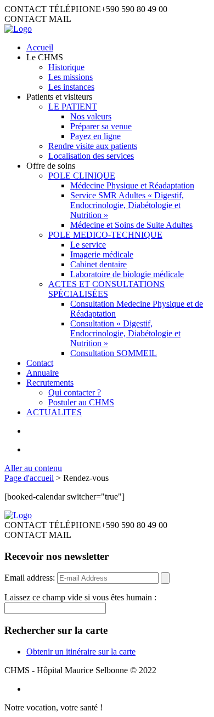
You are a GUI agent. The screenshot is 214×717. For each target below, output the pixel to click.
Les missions (70, 77)
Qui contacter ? (74, 392)
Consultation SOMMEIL (113, 353)
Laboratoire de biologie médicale (127, 274)
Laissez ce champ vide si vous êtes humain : (80, 597)
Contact (39, 363)
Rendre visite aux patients (92, 146)
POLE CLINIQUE (81, 175)
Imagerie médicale (101, 254)
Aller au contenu (33, 468)
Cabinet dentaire (98, 264)
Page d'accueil (29, 478)
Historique (66, 67)
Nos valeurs (90, 116)
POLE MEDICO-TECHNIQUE (105, 234)
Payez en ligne (95, 136)
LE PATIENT (72, 106)
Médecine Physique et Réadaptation (132, 185)
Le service (88, 244)
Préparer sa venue (101, 126)
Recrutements (50, 382)
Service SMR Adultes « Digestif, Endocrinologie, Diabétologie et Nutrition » (127, 205)
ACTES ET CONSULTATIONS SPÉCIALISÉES (106, 289)
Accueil (39, 47)
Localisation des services (91, 155)
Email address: (30, 577)
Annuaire (42, 372)
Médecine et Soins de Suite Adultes (131, 225)
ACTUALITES (54, 412)
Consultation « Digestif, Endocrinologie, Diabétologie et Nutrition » (125, 333)
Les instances (71, 86)
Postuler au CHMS (81, 402)
